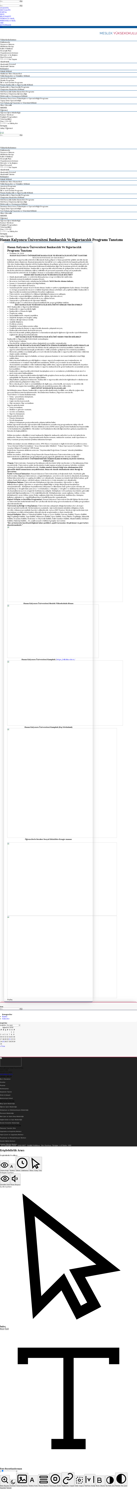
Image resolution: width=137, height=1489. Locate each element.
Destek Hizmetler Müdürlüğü (9, 1123)
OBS (1, 23)
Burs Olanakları (5, 1079)
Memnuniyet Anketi (6, 1098)
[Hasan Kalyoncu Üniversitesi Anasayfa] (1, 133)
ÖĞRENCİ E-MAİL (7, 18)
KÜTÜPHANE (5, 25)
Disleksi (12, 1170)
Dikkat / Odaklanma (22, 1170)
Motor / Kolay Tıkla (36, 1170)
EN (1, 27)
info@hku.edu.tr (6, 1074)
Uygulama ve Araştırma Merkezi (11, 1131)
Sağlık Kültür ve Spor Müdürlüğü (11, 1119)
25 (3, 1041)
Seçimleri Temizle (5, 1488)
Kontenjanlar (4, 1088)
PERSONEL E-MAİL (8, 21)
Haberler (6, 1019)
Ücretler (2, 1082)
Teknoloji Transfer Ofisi (8, 1128)
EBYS (2, 14)
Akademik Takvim (6, 1092)
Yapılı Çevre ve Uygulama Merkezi (11, 1134)
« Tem (2, 1046)
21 (10, 1039)
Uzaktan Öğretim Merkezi (8, 1144)
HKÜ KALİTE (5, 10)
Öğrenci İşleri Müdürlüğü (8, 1107)
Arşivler (3, 1025)
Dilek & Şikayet (5, 1095)
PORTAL (3, 12)
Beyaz (2, 1329)
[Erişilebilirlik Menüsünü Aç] (71, 1148)
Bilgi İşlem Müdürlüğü (7, 1103)
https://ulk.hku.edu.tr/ (66, 659)
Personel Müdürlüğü (7, 1113)
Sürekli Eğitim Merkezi (7, 1141)
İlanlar (4, 1016)
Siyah (7, 1329)
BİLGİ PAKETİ (5, 16)
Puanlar (2, 1085)
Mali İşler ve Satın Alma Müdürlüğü (12, 1116)
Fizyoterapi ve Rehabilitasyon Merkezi (13, 1138)
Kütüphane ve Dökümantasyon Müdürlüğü (14, 1110)
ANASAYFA (4, 8)
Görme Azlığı (4, 1170)
